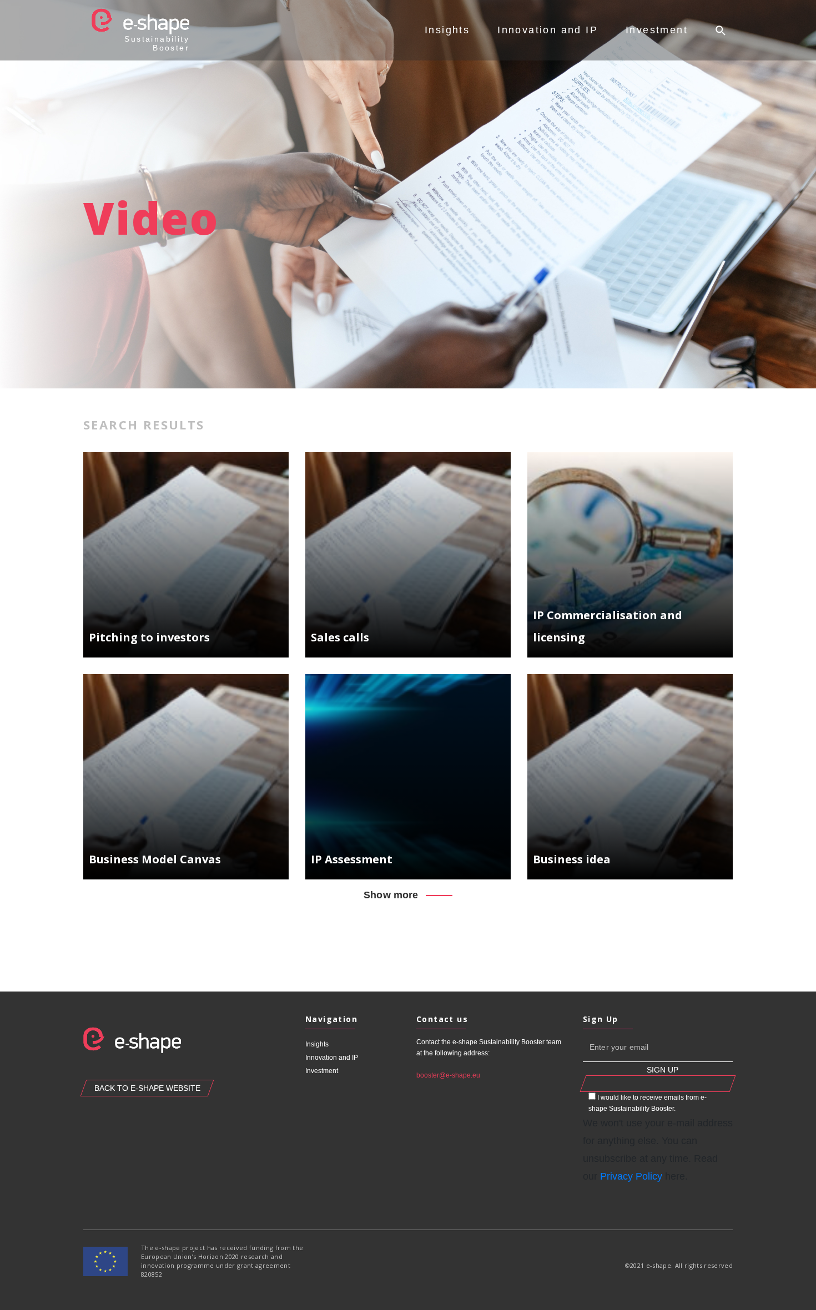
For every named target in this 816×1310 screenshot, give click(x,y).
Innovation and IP (547, 30)
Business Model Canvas (155, 859)
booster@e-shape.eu (448, 1075)
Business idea (572, 859)
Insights (447, 30)
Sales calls (340, 637)
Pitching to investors (149, 637)
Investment (657, 30)
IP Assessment (351, 859)
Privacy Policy (631, 1176)
